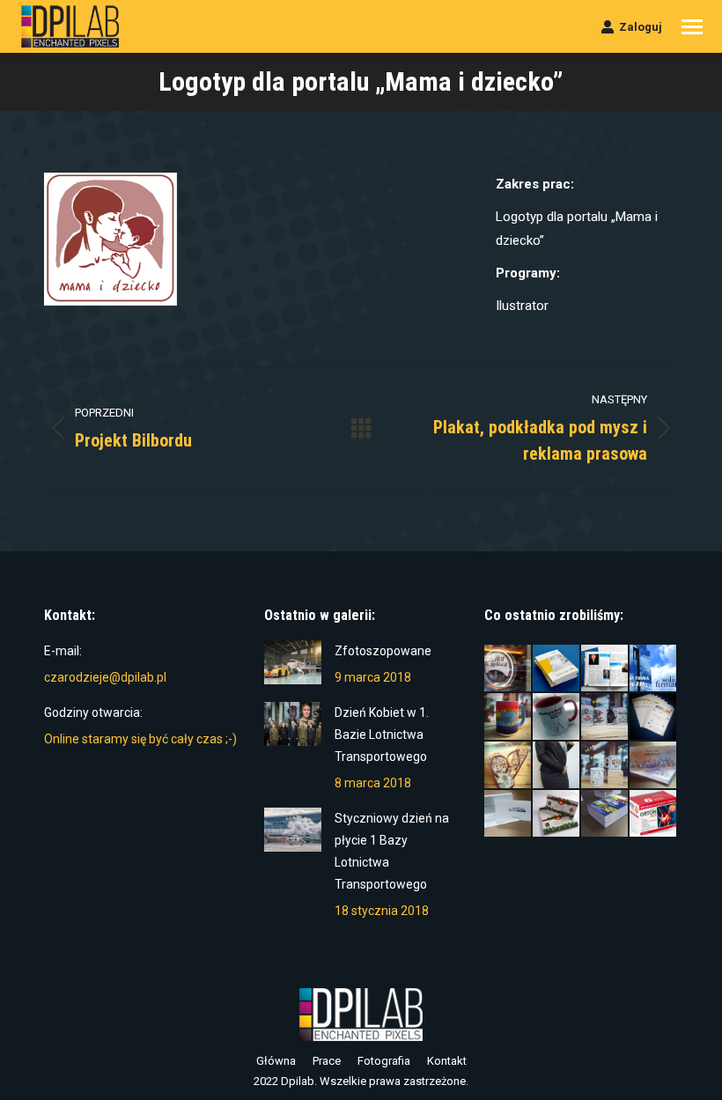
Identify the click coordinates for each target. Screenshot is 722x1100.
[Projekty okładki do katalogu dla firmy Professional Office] (557, 669)
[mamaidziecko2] (110, 239)
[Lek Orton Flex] (654, 814)
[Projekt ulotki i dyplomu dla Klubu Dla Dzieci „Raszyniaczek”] (654, 717)
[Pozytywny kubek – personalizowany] (508, 717)
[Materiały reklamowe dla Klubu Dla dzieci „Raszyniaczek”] (605, 766)
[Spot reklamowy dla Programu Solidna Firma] (654, 669)
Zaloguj (640, 26)
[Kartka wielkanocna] (654, 766)
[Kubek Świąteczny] (557, 717)
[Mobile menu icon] (692, 27)
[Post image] (292, 662)
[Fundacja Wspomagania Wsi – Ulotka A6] (605, 814)
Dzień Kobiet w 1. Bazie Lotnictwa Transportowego (382, 734)
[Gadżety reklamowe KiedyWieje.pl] (508, 766)
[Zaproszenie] (508, 814)
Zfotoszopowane (383, 651)
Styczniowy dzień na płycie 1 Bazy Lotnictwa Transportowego (392, 851)
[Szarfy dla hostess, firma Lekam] (557, 766)
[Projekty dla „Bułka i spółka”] (508, 669)
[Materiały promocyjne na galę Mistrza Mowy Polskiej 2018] (605, 669)
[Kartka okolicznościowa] (557, 814)
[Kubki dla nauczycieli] (605, 717)
